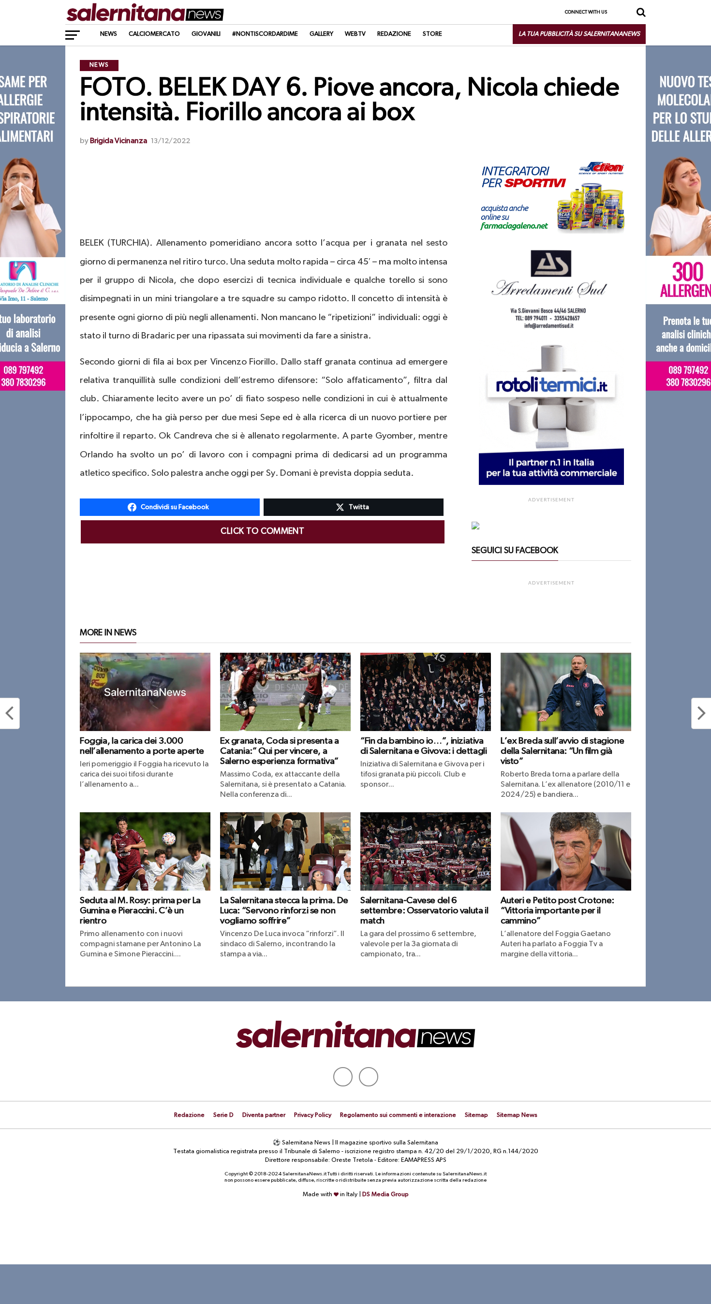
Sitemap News (517, 1115)
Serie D (223, 1115)
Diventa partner (263, 1115)
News (108, 34)
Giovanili (206, 34)
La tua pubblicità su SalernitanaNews (579, 34)
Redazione (394, 34)
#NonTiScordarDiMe (265, 34)
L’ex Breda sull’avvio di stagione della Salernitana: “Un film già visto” (562, 751)
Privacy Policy (312, 1115)
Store (432, 34)
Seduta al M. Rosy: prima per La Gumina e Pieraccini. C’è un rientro (140, 910)
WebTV (355, 34)
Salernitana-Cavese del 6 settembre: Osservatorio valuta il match (424, 910)
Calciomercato (154, 34)
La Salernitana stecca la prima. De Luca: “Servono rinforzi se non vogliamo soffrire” (284, 910)
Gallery (321, 34)
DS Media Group (385, 1194)
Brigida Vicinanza (118, 141)
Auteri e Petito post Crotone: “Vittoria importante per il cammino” (557, 910)
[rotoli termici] (551, 483)
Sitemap (476, 1115)
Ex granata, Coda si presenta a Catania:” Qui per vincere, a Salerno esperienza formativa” (279, 751)
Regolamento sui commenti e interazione (398, 1115)
